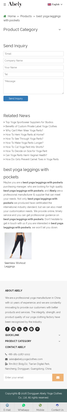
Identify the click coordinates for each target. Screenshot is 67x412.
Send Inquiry (16, 98)
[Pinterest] (37, 329)
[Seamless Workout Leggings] (18, 245)
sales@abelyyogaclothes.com (26, 359)
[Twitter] (19, 329)
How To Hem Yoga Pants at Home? (24, 134)
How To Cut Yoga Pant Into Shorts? (24, 146)
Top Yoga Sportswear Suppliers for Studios (29, 122)
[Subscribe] (58, 377)
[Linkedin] (13, 329)
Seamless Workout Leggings (14, 265)
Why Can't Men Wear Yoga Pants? (24, 130)
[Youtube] (25, 329)
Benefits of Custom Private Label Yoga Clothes (31, 126)
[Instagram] (31, 329)
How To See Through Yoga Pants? (24, 138)
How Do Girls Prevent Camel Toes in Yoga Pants (32, 159)
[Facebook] (7, 329)
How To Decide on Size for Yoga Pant (26, 150)
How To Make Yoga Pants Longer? (24, 142)
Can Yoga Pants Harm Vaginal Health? (26, 154)
